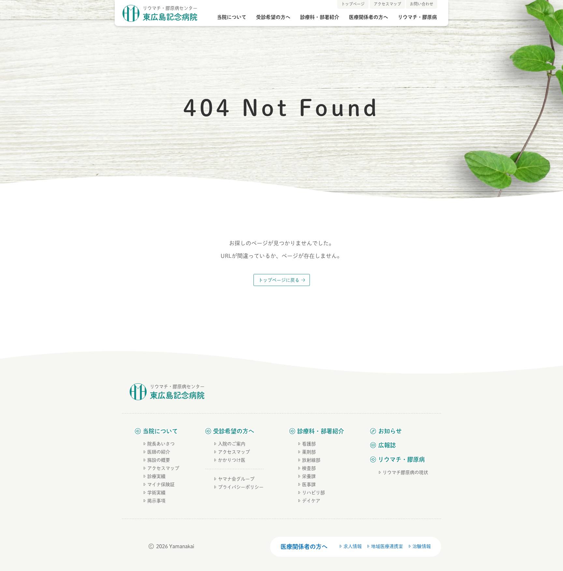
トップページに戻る (278, 280)
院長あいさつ (161, 444)
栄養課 (309, 476)
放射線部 (311, 460)
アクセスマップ (163, 468)
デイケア (311, 500)
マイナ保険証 (161, 484)
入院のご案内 (231, 444)
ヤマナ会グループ (236, 479)
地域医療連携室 (387, 546)
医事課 (309, 484)
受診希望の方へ (273, 17)
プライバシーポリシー (241, 487)
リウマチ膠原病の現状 (405, 472)
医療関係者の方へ (368, 17)
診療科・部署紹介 (319, 17)
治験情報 (421, 546)
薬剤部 (309, 452)
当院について (231, 17)
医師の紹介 (158, 452)
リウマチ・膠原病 (417, 17)
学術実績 (156, 492)
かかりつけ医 (231, 460)
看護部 (309, 444)
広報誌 (387, 445)
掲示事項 (156, 500)
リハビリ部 (313, 492)
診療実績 (156, 476)
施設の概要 (158, 460)
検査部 (309, 468)
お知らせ (390, 431)
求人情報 (352, 546)
